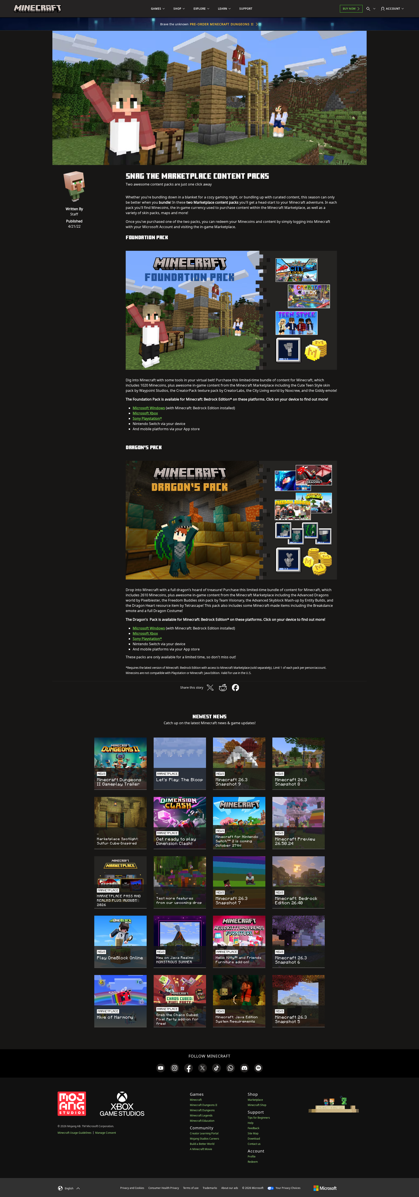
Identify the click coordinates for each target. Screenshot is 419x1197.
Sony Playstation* (147, 418)
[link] (160, 1068)
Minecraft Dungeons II (203, 1105)
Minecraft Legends (201, 1115)
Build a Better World (202, 1144)
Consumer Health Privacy (163, 1188)
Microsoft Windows (149, 408)
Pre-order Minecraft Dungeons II (222, 24)
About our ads (229, 1188)
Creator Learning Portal (204, 1133)
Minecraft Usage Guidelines (74, 1132)
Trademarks (210, 1188)
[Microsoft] (325, 1188)
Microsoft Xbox (145, 413)
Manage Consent (105, 1132)
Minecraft (196, 1100)
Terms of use (191, 1188)
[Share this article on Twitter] (210, 687)
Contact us (254, 1144)
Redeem (253, 1162)
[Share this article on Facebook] (235, 687)
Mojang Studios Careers (204, 1138)
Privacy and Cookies (132, 1188)
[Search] (372, 9)
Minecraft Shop (257, 1105)
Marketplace (255, 1100)
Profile (252, 1156)
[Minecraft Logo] (37, 9)
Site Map (253, 1133)
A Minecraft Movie (201, 1149)
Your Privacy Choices (288, 1188)
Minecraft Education (202, 1121)
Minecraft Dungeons (202, 1110)
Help (250, 1123)
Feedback (253, 1128)
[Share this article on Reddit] (223, 687)
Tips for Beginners (259, 1118)
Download (254, 1138)
